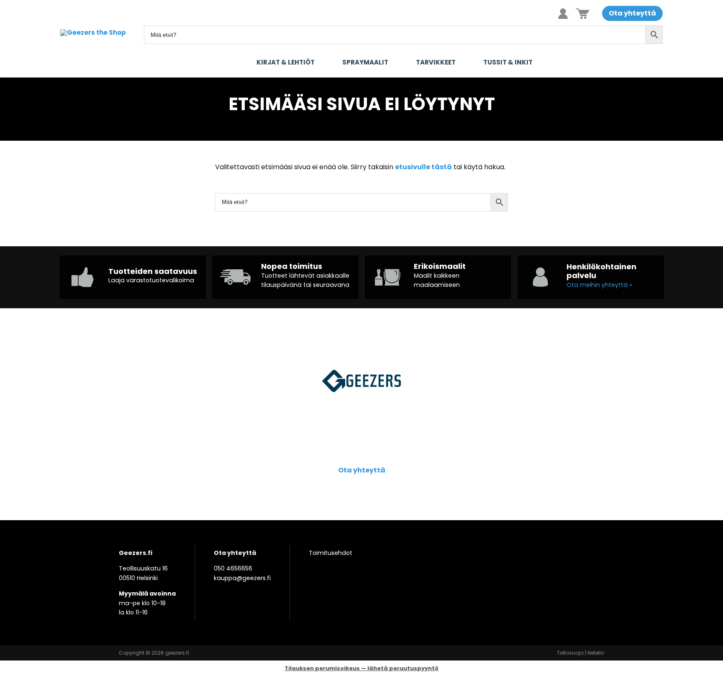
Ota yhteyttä (632, 13)
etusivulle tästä (423, 167)
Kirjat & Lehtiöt (285, 62)
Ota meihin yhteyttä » (599, 285)
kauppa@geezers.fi (242, 578)
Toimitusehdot (330, 553)
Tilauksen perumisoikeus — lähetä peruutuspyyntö (361, 668)
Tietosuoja (570, 652)
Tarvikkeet (436, 62)
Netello (595, 652)
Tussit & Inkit (508, 62)
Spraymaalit (365, 62)
